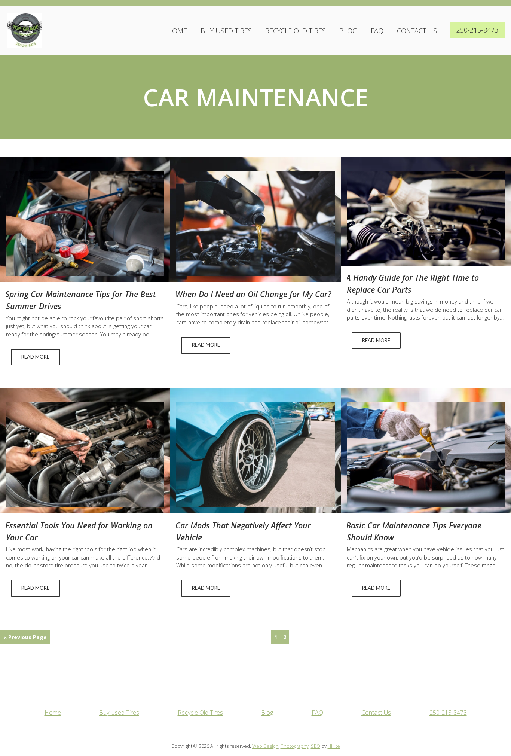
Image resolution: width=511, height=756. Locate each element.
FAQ (377, 30)
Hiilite (334, 746)
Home (177, 30)
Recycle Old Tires (295, 30)
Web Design (265, 746)
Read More (35, 357)
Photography (295, 746)
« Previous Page (25, 637)
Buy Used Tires (226, 30)
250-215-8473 (477, 29)
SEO (315, 746)
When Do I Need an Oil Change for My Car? (253, 294)
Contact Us (417, 30)
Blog (348, 30)
